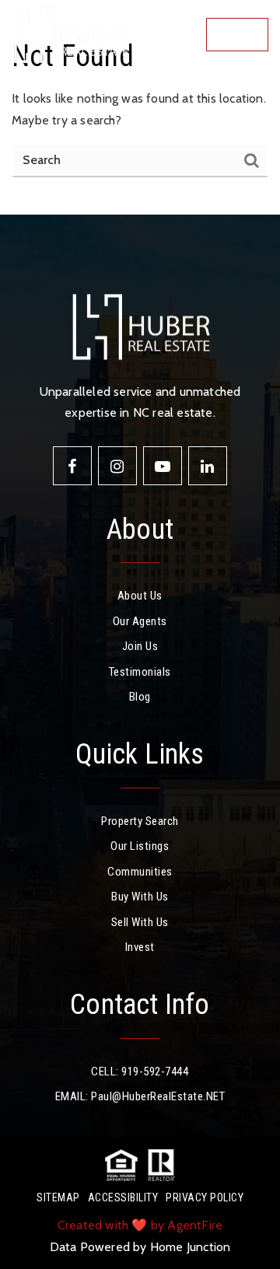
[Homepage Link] (70, 33)
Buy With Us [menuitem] (140, 897)
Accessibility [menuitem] (123, 1197)
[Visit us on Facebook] (72, 465)
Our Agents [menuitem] (140, 621)
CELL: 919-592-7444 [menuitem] (139, 1071)
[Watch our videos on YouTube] (162, 465)
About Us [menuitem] (140, 596)
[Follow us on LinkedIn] (207, 465)
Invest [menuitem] (140, 947)
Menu (241, 34)
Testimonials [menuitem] (140, 672)
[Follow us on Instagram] (117, 465)
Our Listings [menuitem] (139, 846)
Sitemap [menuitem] (58, 1197)
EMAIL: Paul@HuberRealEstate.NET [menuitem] (140, 1096)
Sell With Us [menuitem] (140, 922)
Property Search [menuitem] (140, 821)
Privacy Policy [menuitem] (204, 1197)
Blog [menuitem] (140, 697)
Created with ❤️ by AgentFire (140, 1225)
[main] (140, 107)
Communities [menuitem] (140, 872)
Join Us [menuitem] (140, 646)
